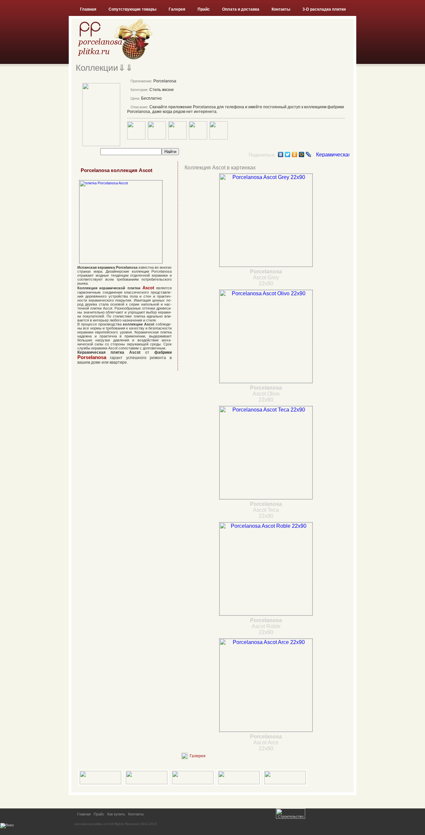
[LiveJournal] (308, 154)
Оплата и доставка (240, 9)
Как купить (116, 814)
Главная (88, 9)
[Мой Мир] (301, 154)
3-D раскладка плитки (324, 9)
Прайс (204, 9)
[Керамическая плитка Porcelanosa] (332, 155)
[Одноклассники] (294, 154)
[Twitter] (287, 154)
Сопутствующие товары (132, 9)
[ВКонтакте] (280, 154)
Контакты (281, 9)
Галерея (177, 9)
